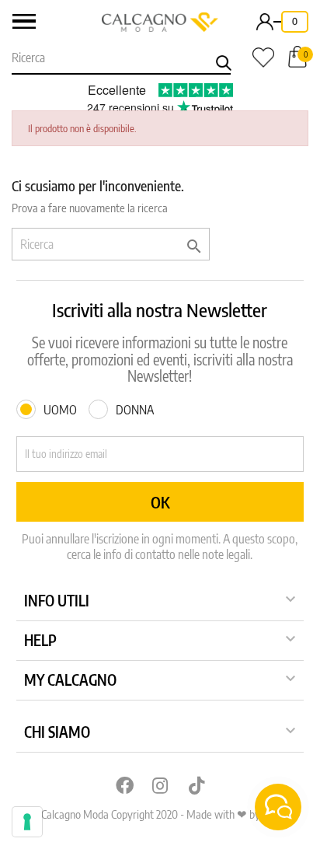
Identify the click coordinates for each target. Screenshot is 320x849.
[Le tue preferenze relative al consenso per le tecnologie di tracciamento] (27, 822)
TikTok (196, 785)
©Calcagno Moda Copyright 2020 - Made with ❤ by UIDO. (160, 814)
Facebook (123, 785)
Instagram (160, 785)
